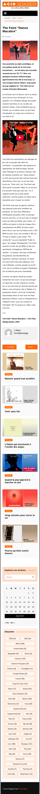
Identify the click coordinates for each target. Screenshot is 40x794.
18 (11, 607)
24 (7, 612)
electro (27, 699)
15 (29, 602)
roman (20, 759)
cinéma (11, 669)
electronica (13, 704)
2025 (27, 638)
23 (33, 607)
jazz (12, 734)
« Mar (7, 623)
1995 (12, 638)
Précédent (10, 347)
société (12, 769)
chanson (20, 659)
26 (16, 612)
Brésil (28, 654)
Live (29, 739)
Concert (20, 679)
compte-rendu (20, 674)
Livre (11, 744)
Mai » (12, 623)
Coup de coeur (20, 684)
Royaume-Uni (20, 764)
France (27, 719)
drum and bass (20, 694)
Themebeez (23, 789)
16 (33, 602)
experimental (20, 709)
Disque (27, 689)
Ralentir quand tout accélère (20, 378)
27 (20, 612)
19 (16, 607)
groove (12, 724)
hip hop (27, 724)
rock (27, 754)
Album (20, 643)
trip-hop (27, 769)
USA (11, 774)
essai (28, 704)
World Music (26, 774)
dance (12, 689)
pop (27, 749)
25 (11, 612)
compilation (27, 669)
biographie (13, 654)
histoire (12, 729)
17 (7, 607)
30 (33, 612)
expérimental (14, 714)
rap (12, 754)
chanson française (20, 664)
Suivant (30, 347)
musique (26, 744)
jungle (28, 734)
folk (11, 719)
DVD (11, 699)
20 (20, 607)
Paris (12, 749)
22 (29, 607)
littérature (13, 739)
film (29, 714)
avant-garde (20, 649)
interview (27, 729)
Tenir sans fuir (12, 411)
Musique (8, 37)
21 (24, 607)
